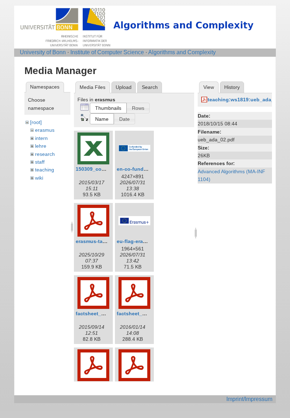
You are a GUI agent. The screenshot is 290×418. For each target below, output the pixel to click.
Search (150, 87)
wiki (39, 178)
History (232, 87)
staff (40, 162)
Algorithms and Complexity (182, 52)
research (45, 154)
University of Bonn (43, 52)
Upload (124, 87)
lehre (40, 146)
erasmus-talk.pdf (96, 241)
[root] (36, 122)
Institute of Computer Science (107, 52)
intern (41, 138)
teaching (44, 170)
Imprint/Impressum (249, 399)
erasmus (44, 130)
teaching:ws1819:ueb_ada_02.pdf (248, 99)
